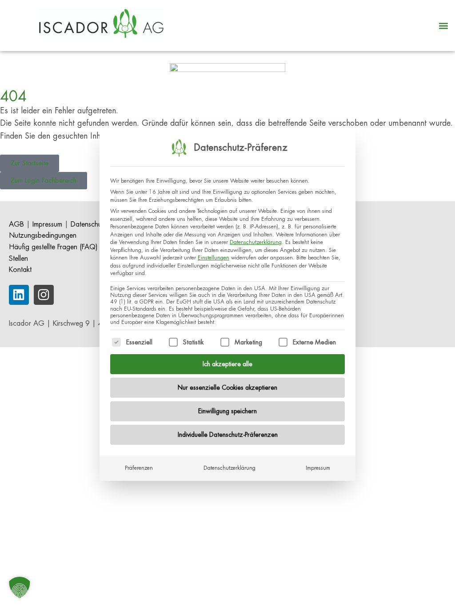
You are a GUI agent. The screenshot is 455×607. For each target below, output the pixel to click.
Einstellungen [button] (213, 257)
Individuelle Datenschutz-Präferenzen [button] (228, 434)
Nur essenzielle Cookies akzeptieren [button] (227, 387)
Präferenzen (139, 468)
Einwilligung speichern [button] (227, 411)
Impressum (318, 468)
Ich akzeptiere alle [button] (227, 364)
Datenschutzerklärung (256, 242)
